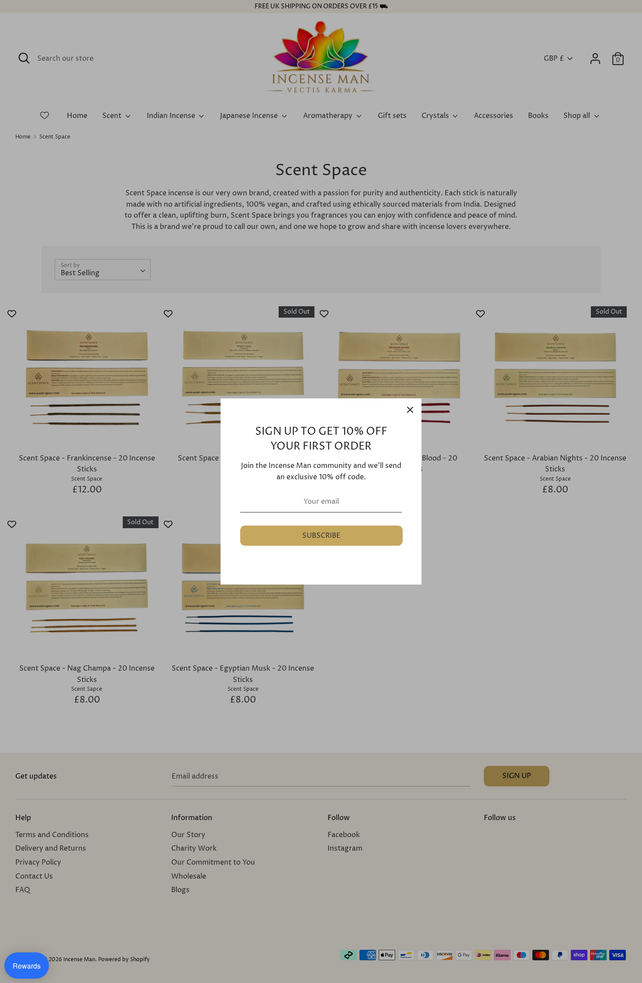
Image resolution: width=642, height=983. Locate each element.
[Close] (410, 409)
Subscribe (321, 535)
